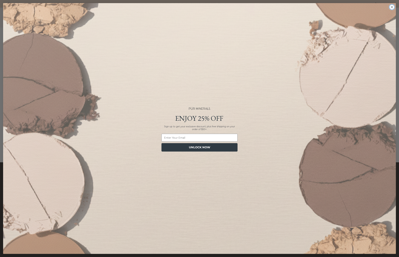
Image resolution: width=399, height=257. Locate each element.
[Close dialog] (392, 7)
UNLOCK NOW (199, 147)
